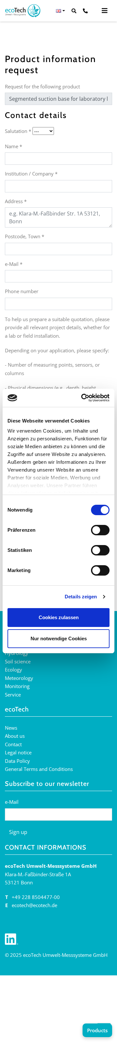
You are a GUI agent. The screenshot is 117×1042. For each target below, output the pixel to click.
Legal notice (18, 752)
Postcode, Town (24, 236)
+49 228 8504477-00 (36, 897)
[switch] (100, 530)
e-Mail (13, 264)
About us (15, 736)
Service (13, 694)
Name (13, 146)
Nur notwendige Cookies (59, 638)
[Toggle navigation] (105, 11)
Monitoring (17, 686)
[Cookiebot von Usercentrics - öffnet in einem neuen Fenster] (83, 398)
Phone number (21, 291)
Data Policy (17, 761)
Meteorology (19, 678)
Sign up (18, 832)
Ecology (13, 669)
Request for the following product (42, 86)
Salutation (18, 131)
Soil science (18, 661)
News (11, 727)
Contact (13, 744)
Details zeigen (81, 596)
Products (97, 1030)
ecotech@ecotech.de (34, 905)
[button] (60, 10)
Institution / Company (31, 173)
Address (16, 201)
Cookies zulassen (59, 617)
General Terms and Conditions (39, 769)
